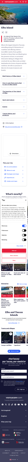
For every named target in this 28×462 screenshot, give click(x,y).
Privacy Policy (19, 381)
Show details (20, 245)
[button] (14, 410)
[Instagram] (9, 405)
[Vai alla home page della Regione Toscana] (6, 435)
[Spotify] (25, 405)
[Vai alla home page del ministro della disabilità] (19, 433)
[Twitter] (6, 405)
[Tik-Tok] (12, 405)
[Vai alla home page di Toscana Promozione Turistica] (20, 442)
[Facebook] (3, 405)
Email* (3, 374)
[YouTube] (19, 405)
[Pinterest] (15, 405)
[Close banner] (25, 200)
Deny (14, 260)
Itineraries (4, 283)
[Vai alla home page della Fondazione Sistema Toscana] (8, 442)
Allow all (14, 250)
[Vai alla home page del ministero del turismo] (19, 435)
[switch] (24, 230)
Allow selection (14, 255)
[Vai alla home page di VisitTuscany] (11, 1)
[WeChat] (22, 405)
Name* (3, 368)
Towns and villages (8, 328)
